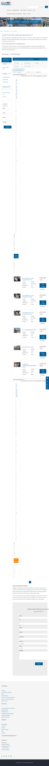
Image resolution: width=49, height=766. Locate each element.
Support (3, 727)
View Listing (16, 256)
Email (4, 112)
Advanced (41, 6)
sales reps (15, 597)
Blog (3, 694)
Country (21, 641)
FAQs (3, 731)
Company (21, 636)
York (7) (4, 96)
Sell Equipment (5, 711)
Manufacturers (6, 31)
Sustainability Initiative (6, 692)
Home (1, 31)
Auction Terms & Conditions (8, 699)
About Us (3, 690)
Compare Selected (18, 70)
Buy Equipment (5, 710)
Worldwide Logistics (6, 715)
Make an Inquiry (5, 729)
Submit (7, 127)
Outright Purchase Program (8, 713)
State (20, 646)
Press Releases (5, 695)
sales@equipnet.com (6, 746)
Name (4, 108)
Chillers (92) (5, 82)
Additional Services (6, 717)
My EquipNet (4, 724)
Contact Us (4, 726)
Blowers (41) (5, 79)
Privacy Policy (5, 701)
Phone (4, 117)
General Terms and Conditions (8, 697)
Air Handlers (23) (6, 77)
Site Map (3, 733)
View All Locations (5, 749)
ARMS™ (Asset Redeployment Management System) (31, 589)
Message (5, 122)
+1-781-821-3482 (5, 748)
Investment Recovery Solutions (8, 708)
